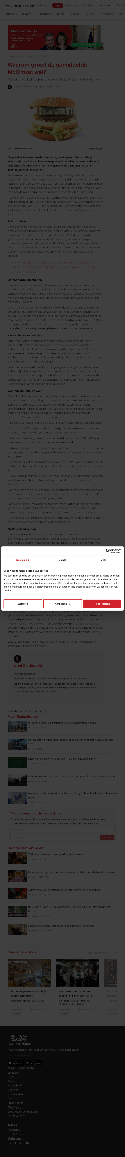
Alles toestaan (102, 603)
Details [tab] (62, 560)
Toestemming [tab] (21, 560)
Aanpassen (61, 603)
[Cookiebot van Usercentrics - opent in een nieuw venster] (108, 551)
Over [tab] (103, 560)
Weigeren (23, 603)
